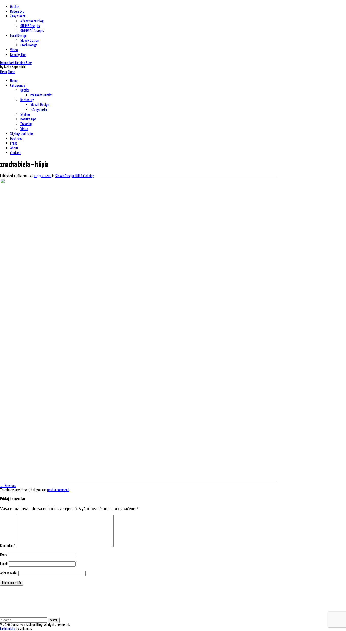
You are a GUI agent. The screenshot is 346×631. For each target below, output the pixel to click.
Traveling (26, 124)
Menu (3, 72)
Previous (8, 486)
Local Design (18, 36)
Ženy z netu (18, 16)
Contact (15, 153)
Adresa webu (8, 573)
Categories (17, 85)
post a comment (58, 490)
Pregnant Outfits (41, 95)
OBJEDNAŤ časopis (32, 31)
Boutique (16, 138)
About (14, 148)
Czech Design (28, 45)
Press (13, 143)
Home (14, 81)
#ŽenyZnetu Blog (32, 21)
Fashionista (7, 629)
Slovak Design (29, 40)
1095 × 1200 (42, 176)
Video (14, 50)
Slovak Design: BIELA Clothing (74, 176)
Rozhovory (27, 100)
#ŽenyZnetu (38, 110)
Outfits (15, 7)
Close (11, 72)
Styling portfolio (21, 134)
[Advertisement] (92, 601)
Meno (3, 554)
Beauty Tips (18, 55)
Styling (25, 114)
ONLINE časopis (30, 26)
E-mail (4, 564)
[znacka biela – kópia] (138, 481)
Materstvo (17, 11)
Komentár (8, 546)
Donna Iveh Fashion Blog (16, 63)
